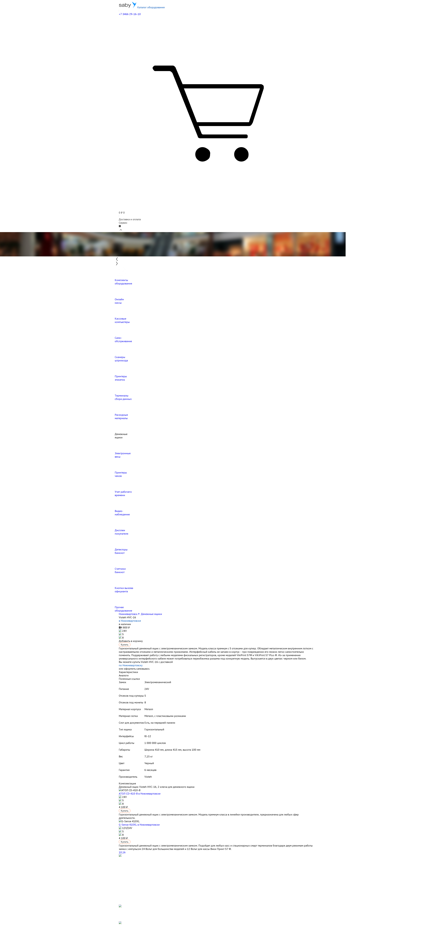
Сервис (123, 222)
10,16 (122, 852)
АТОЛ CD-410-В (139, 793)
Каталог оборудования (151, 7)
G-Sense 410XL (139, 824)
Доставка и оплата (130, 219)
